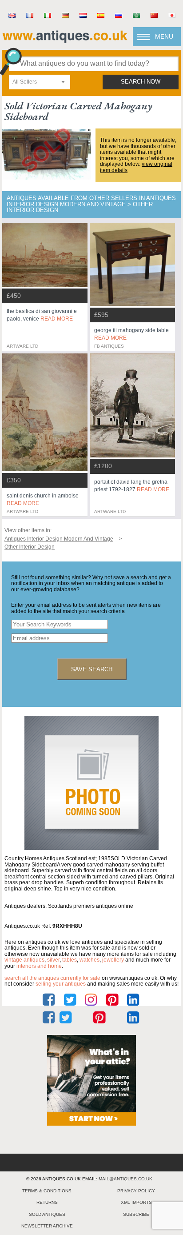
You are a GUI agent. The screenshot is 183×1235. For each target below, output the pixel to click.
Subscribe (136, 1214)
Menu (164, 36)
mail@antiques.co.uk (125, 1178)
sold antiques (47, 1214)
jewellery (113, 960)
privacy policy (136, 1190)
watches (89, 960)
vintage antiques (24, 960)
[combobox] (39, 82)
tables (69, 960)
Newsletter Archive (47, 1225)
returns (47, 1202)
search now (140, 82)
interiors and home (39, 966)
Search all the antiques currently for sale (52, 978)
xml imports (136, 1202)
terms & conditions (47, 1190)
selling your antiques (61, 984)
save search (91, 669)
